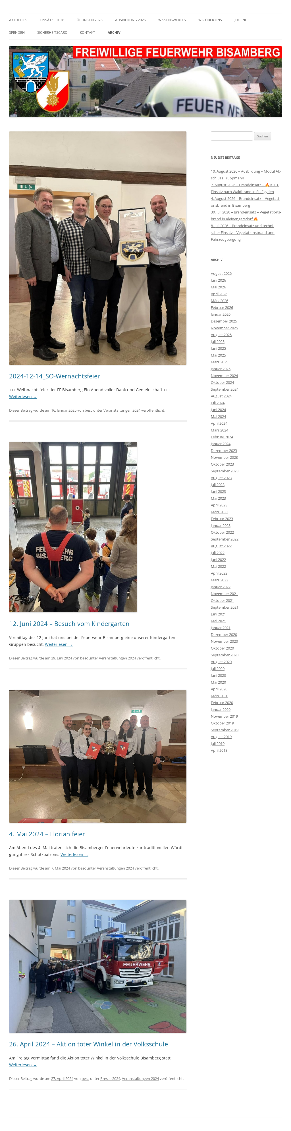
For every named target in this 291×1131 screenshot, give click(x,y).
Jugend (241, 20)
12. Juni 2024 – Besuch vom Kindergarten (69, 623)
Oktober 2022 (222, 532)
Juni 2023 (218, 491)
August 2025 (221, 334)
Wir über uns (210, 20)
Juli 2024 (218, 402)
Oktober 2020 (222, 648)
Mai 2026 (218, 287)
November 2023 (224, 457)
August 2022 (221, 545)
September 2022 (224, 539)
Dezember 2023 (224, 450)
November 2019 (224, 716)
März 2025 (219, 362)
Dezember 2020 (224, 634)
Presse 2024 (110, 1078)
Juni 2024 (218, 409)
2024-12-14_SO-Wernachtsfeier (54, 376)
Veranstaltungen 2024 (121, 410)
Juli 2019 (218, 743)
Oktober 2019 (222, 723)
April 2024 (219, 423)
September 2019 (224, 729)
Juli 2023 (218, 484)
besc (88, 410)
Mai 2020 (218, 682)
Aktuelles (18, 20)
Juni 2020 (218, 675)
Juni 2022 (218, 559)
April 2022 (219, 573)
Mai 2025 (218, 355)
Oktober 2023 (222, 464)
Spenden (17, 32)
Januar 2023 (220, 525)
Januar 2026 (220, 314)
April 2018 (219, 750)
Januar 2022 (220, 586)
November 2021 (224, 593)
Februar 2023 (222, 518)
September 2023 (224, 471)
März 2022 (219, 580)
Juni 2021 (218, 614)
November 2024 (224, 375)
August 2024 (221, 396)
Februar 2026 (222, 307)
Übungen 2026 (90, 20)
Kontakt (87, 32)
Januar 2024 (220, 443)
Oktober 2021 (222, 600)
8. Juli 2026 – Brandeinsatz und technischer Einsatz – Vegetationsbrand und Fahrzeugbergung (243, 232)
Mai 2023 (218, 498)
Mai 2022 (218, 566)
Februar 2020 (222, 702)
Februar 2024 (222, 436)
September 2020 (224, 654)
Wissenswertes (172, 20)
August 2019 (221, 736)
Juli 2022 (218, 552)
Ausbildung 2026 (130, 20)
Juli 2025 (218, 341)
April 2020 (219, 689)
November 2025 (224, 327)
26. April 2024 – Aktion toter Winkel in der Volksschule (88, 1044)
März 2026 (219, 300)
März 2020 (219, 695)
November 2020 (224, 641)
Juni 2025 (218, 348)
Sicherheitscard (52, 32)
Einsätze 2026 (52, 20)
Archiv (114, 32)
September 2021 (224, 607)
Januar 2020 (220, 709)
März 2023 (219, 511)
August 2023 (221, 477)
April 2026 (219, 293)
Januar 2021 (220, 627)
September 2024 (224, 389)
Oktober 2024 (222, 382)
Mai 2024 (218, 416)
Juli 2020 (218, 668)
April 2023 (219, 505)
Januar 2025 (220, 368)
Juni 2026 (218, 280)
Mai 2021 (218, 620)
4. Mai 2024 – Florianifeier (47, 834)
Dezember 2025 (224, 321)
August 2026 (221, 273)
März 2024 (219, 430)
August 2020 (221, 661)
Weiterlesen (23, 396)
